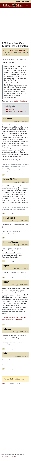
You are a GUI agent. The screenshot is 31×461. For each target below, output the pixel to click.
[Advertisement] (15, 24)
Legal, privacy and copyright (7, 456)
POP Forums (4, 384)
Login (22, 1)
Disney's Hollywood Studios (15, 111)
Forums (11, 50)
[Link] (13, 175)
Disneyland (10, 109)
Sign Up (27, 1)
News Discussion (20, 50)
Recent (5, 50)
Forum (17, 1)
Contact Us (16, 456)
